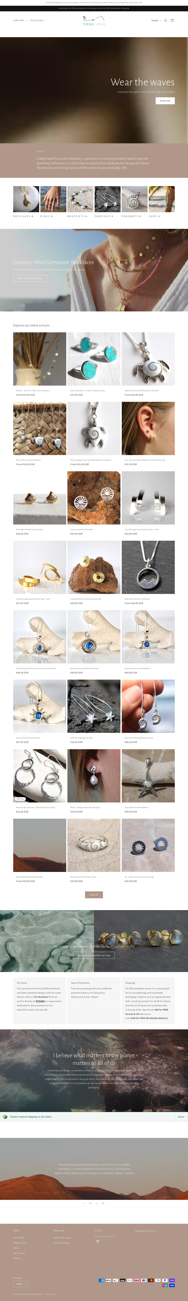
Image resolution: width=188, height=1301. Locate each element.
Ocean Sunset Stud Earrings (81, 530)
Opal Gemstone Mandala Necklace (84, 668)
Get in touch (19, 1253)
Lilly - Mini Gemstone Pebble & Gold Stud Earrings (145, 460)
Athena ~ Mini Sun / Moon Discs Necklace (33, 391)
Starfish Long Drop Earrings (81, 738)
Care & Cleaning (61, 1242)
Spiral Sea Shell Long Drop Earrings (139, 738)
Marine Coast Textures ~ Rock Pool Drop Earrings (35, 807)
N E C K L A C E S (21, 216)
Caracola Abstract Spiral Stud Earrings (85, 599)
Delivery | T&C (19, 1242)
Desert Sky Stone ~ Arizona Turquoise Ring (87, 391)
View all (94, 894)
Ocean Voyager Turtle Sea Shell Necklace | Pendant (90, 460)
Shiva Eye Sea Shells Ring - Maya (83, 877)
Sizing (16, 1248)
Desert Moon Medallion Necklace (29, 877)
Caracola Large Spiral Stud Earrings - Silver (142, 530)
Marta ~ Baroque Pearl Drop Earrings (85, 807)
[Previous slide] (84, 1203)
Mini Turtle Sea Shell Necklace (28, 460)
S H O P (153, 216)
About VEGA (19, 1237)
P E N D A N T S (130, 216)
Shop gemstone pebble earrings (94, 955)
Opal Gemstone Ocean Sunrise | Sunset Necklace (36, 668)
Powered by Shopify (35, 1294)
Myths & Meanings (62, 1237)
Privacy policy (50, 1294)
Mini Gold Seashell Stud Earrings (29, 530)
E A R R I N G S (102, 216)
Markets (17, 1258)
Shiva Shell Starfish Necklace (136, 807)
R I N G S (45, 216)
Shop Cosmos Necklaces (30, 278)
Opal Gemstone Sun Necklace (28, 738)
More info (181, 1116)
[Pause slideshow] (104, 1203)
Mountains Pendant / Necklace (137, 599)
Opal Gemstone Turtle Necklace (137, 668)
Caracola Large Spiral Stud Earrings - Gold (33, 599)
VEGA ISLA (23, 1294)
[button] (19, 20)
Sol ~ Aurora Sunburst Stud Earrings (139, 877)
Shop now (165, 100)
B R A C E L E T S (75, 216)
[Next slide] (97, 1203)
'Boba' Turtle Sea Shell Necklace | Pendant (142, 391)
